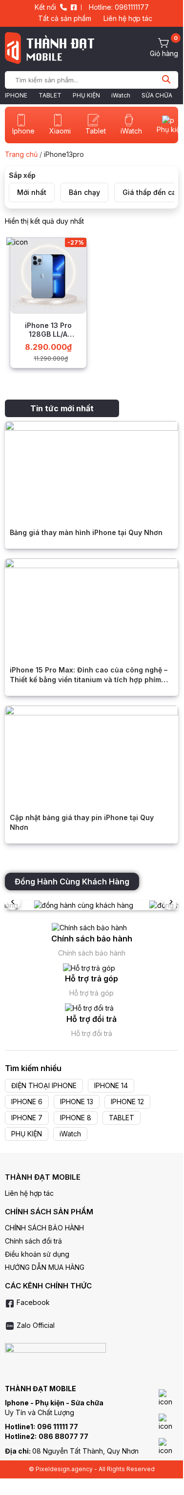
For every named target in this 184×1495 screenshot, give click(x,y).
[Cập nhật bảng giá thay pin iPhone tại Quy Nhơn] (91, 754)
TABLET (50, 95)
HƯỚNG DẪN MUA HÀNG (44, 1267)
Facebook (32, 1302)
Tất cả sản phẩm (64, 18)
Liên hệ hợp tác (127, 18)
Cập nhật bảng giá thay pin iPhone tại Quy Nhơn (82, 822)
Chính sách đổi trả (33, 1241)
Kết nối (45, 7)
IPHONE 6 (26, 1101)
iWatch (120, 95)
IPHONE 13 (76, 1101)
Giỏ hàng (164, 53)
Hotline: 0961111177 (119, 7)
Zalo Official (35, 1325)
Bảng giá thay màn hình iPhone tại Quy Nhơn (86, 532)
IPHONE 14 (111, 1085)
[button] (170, 902)
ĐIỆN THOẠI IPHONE (44, 1085)
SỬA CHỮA (157, 95)
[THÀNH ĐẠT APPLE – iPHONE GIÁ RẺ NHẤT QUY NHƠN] (49, 48)
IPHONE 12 (127, 1101)
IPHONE (16, 95)
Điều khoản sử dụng (37, 1254)
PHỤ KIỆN (86, 95)
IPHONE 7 (26, 1117)
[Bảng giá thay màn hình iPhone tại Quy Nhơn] (91, 469)
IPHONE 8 (75, 1117)
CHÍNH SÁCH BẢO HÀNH (44, 1228)
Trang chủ (21, 154)
